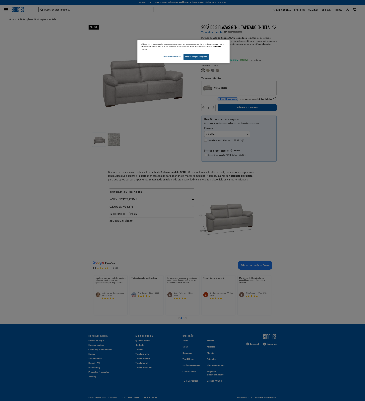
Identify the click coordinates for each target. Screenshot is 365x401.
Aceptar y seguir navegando (196, 57)
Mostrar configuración (172, 56)
